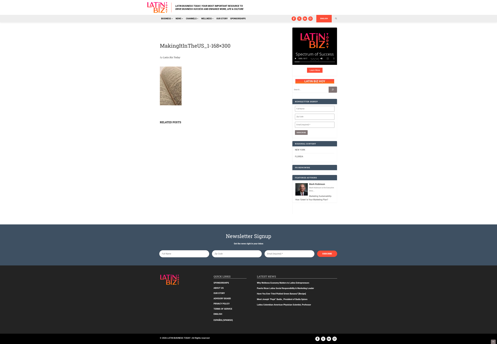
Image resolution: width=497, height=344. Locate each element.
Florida (299, 156)
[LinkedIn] (305, 18)
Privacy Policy (222, 303)
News (178, 18)
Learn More (315, 70)
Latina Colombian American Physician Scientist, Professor (284, 304)
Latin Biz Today (171, 57)
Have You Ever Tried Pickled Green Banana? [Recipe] (281, 293)
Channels (191, 18)
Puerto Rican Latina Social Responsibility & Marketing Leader (285, 288)
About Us (219, 288)
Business (166, 18)
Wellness (206, 18)
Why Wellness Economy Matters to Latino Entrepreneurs (283, 283)
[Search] (333, 90)
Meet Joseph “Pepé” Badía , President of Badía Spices (282, 299)
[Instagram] (310, 18)
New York (300, 150)
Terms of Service (223, 309)
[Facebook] (294, 18)
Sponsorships (238, 18)
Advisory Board (222, 298)
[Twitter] (299, 18)
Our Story (222, 18)
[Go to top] (493, 342)
